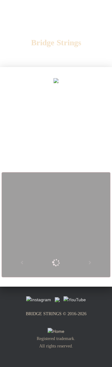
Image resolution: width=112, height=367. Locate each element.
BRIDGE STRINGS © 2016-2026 (56, 313)
